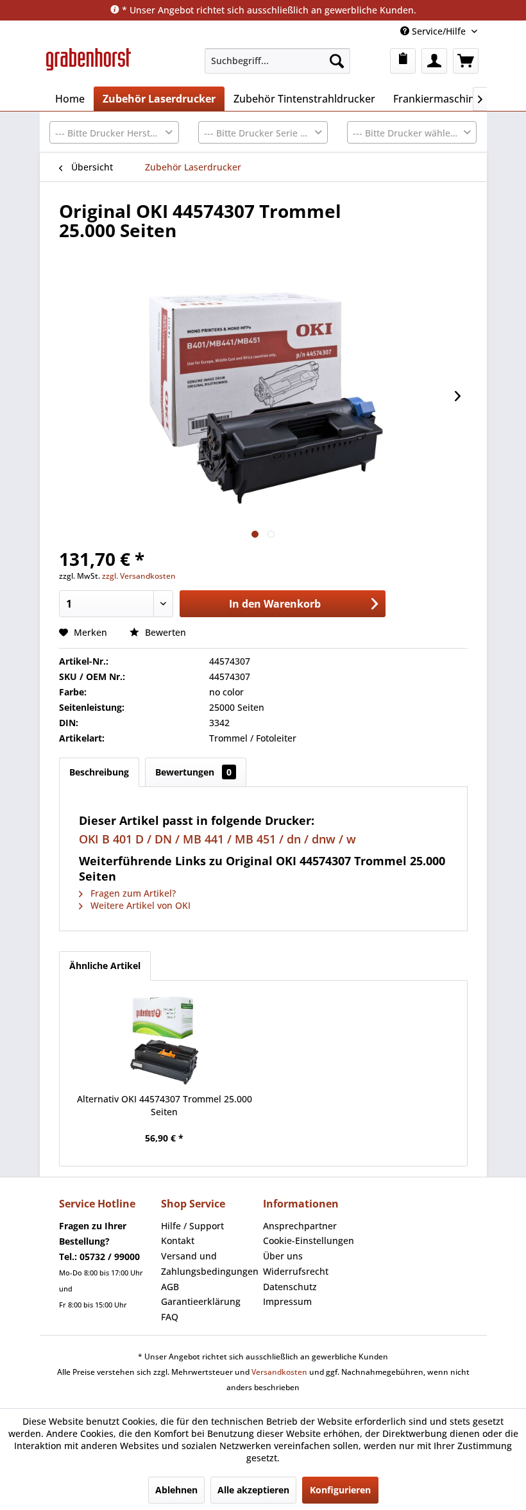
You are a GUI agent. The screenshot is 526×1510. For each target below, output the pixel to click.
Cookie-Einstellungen (308, 1240)
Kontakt (177, 1240)
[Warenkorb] (466, 61)
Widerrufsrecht (295, 1271)
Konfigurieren (340, 1490)
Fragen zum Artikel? (132, 893)
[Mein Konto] (434, 61)
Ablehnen (176, 1490)
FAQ (169, 1317)
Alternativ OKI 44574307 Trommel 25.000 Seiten (164, 1105)
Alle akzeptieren (253, 1490)
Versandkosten (279, 1371)
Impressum (287, 1301)
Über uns (283, 1256)
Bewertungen (193, 772)
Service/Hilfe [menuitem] (438, 31)
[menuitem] (277, 61)
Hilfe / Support (192, 1226)
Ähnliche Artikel (104, 965)
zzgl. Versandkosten (139, 575)
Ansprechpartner (300, 1226)
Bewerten (164, 632)
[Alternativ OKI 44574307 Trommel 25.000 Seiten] (165, 1041)
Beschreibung (99, 772)
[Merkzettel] (403, 61)
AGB (170, 1287)
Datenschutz (290, 1287)
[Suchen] (336, 61)
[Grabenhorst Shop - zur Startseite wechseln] (88, 64)
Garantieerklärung (201, 1301)
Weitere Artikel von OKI (139, 905)
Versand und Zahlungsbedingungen (209, 1263)
